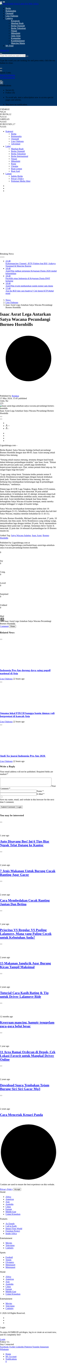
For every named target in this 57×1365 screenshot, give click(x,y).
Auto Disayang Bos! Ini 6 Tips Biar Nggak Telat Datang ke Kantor (24, 843)
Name (40, 791)
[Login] (1, 80)
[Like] (1, 416)
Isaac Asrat (37, 535)
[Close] (1, 70)
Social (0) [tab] (10, 90)
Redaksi (15, 396)
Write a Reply (7, 766)
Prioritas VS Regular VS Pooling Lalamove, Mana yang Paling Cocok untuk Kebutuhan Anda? (25, 933)
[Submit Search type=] (27, 56)
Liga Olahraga (6, 679)
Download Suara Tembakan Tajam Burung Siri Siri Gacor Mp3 (24, 1087)
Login (19, 807)
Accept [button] (17, 1189)
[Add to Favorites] (1, 639)
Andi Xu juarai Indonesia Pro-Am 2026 (23, 755)
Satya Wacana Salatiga (21, 535)
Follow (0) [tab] (10, 92)
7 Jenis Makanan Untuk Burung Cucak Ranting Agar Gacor (27, 872)
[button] (1, 68)
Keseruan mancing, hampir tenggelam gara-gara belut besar (27, 1024)
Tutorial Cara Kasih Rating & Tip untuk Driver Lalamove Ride (24, 994)
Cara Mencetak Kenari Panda (21, 1115)
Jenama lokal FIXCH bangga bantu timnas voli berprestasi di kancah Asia (27, 715)
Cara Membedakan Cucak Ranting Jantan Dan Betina (25, 902)
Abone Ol (4, 50)
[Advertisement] (28, 222)
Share (12, 626)
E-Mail (40, 794)
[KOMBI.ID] (19, 3)
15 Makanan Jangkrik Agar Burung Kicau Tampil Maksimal (25, 965)
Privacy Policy (6, 1189)
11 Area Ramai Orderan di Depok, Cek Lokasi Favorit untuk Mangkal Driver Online (27, 1055)
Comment (4, 626)
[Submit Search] (1, 53)
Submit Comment (8, 807)
